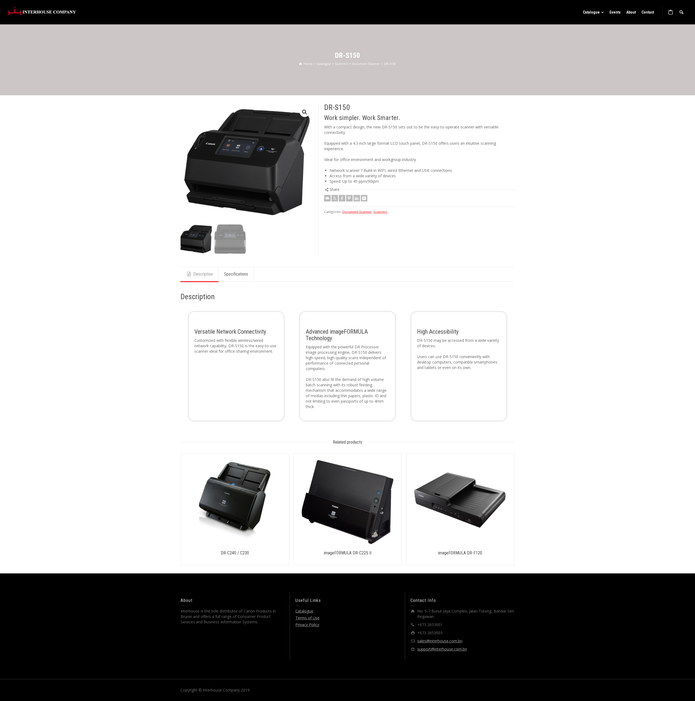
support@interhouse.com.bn (442, 649)
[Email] (327, 198)
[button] (304, 112)
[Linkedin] (356, 198)
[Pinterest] (349, 198)
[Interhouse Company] (42, 11)
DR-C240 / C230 (235, 552)
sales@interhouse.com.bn (439, 640)
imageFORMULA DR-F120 (460, 552)
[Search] (681, 12)
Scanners (380, 212)
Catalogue (304, 611)
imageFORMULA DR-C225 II (347, 552)
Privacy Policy (307, 624)
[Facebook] (342, 198)
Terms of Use (307, 617)
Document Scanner (357, 212)
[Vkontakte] (364, 198)
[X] (334, 198)
